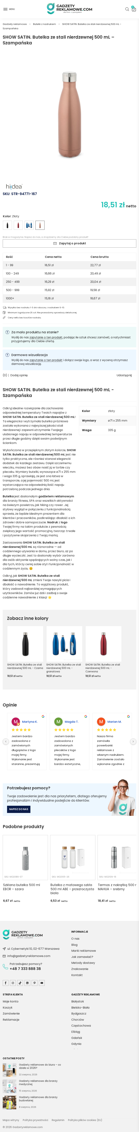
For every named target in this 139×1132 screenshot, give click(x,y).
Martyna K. (30, 722)
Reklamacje (11, 1020)
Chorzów (77, 1020)
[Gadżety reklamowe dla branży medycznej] (9, 1086)
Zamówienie (11, 1013)
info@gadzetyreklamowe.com (28, 956)
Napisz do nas (32, 237)
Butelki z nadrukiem (44, 24)
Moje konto (10, 1001)
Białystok (77, 1001)
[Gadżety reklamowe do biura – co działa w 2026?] (9, 1070)
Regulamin (58, 1120)
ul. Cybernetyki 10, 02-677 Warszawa (33, 949)
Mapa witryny (11, 1120)
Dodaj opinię (19, 375)
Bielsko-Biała (80, 1008)
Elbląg (75, 1032)
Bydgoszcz (78, 1013)
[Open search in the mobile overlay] (127, 9)
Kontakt (77, 975)
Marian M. (115, 722)
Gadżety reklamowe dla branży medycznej (38, 1082)
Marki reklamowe (83, 951)
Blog (74, 945)
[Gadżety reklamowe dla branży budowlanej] (9, 1103)
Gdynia (76, 1044)
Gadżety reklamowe (15, 24)
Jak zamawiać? (82, 957)
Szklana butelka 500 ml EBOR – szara (21, 887)
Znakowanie (79, 969)
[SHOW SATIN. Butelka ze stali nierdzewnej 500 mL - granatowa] (29, 225)
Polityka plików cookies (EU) (85, 1120)
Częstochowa (81, 1026)
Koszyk (132, 7)
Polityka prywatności (35, 1120)
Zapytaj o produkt (72, 243)
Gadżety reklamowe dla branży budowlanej (38, 1099)
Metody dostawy (83, 963)
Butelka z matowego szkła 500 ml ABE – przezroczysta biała (72, 889)
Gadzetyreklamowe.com (27, 1127)
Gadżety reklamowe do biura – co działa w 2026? (40, 1066)
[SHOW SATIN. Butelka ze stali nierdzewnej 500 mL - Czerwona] (18, 225)
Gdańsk (76, 1038)
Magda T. (72, 722)
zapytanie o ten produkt (46, 337)
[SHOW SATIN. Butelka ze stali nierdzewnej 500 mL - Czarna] (7, 225)
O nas (75, 939)
